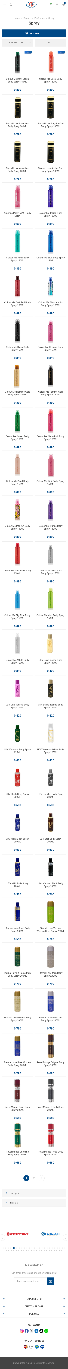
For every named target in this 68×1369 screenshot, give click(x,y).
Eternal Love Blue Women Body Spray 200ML (17, 1064)
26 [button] (6, 1250)
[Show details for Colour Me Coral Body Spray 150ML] (50, 62)
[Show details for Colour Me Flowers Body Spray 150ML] (50, 330)
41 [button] (44, 1250)
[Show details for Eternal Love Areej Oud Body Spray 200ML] (17, 152)
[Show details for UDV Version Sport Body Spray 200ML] (17, 911)
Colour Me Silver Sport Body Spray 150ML (50, 572)
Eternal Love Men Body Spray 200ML (50, 974)
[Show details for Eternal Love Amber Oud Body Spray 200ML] (50, 152)
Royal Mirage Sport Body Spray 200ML (17, 1108)
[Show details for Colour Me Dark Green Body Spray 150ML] (17, 62)
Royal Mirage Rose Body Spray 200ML (50, 1153)
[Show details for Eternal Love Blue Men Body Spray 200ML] (50, 1001)
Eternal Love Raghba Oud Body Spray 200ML (51, 125)
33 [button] (23, 1250)
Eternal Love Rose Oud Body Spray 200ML (17, 125)
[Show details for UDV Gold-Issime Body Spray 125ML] (50, 643)
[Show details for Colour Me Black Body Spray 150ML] (17, 330)
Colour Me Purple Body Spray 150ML (50, 527)
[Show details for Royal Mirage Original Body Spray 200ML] (50, 1046)
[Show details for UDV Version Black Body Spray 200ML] (50, 867)
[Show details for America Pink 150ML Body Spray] (17, 196)
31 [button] (18, 1250)
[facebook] (27, 1331)
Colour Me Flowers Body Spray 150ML (50, 348)
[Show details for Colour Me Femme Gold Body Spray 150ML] (50, 375)
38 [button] (36, 1250)
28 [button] (11, 1250)
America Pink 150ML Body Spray (17, 214)
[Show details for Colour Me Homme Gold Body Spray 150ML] (17, 375)
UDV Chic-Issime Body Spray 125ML (17, 706)
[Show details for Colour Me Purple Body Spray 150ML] (50, 509)
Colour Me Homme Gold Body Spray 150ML (17, 393)
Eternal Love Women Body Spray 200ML (17, 1019)
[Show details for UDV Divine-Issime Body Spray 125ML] (50, 688)
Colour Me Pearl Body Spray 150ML (17, 483)
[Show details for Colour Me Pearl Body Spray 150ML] (17, 464)
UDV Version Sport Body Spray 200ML (17, 930)
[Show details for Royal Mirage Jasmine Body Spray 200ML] (17, 1135)
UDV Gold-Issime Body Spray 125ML (50, 661)
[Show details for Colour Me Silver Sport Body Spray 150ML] (50, 554)
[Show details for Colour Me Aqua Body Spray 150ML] (17, 241)
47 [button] (59, 1250)
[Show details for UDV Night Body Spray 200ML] (17, 822)
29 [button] (13, 1250)
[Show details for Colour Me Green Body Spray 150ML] (17, 420)
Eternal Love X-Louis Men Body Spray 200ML (17, 974)
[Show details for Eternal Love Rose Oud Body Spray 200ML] (17, 107)
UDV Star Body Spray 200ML (50, 840)
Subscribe (50, 1281)
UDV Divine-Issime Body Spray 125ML (50, 706)
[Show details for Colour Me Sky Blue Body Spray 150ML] (17, 599)
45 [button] (54, 1250)
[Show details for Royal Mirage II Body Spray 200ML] (50, 1090)
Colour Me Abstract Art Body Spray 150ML (50, 304)
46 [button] (56, 1250)
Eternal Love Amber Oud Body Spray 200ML (50, 170)
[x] (32, 1331)
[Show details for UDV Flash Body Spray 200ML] (17, 777)
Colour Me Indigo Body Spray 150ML (50, 214)
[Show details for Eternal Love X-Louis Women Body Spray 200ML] (50, 911)
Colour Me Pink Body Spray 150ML (51, 483)
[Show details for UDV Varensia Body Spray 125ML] (17, 733)
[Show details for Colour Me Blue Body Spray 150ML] (50, 241)
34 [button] (26, 1250)
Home (17, 18)
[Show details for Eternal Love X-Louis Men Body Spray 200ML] (17, 956)
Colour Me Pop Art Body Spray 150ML (17, 527)
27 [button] (8, 1250)
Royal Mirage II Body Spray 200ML (50, 1108)
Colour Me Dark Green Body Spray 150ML (17, 80)
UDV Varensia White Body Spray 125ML (50, 751)
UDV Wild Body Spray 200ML (17, 885)
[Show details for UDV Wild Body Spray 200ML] (17, 867)
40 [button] (41, 1250)
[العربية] (51, 4)
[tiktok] (41, 1331)
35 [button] (28, 1250)
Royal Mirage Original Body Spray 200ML (50, 1064)
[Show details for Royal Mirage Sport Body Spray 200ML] (17, 1090)
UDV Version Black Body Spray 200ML (50, 885)
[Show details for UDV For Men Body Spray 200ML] (50, 777)
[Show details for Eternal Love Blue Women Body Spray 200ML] (17, 1046)
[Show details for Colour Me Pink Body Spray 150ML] (50, 464)
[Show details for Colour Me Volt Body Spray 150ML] (50, 599)
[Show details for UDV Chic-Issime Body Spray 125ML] (17, 688)
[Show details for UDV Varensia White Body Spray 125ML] (50, 733)
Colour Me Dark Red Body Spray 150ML (17, 304)
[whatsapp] (46, 1331)
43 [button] (49, 1250)
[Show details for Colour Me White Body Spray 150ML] (17, 643)
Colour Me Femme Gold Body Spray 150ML (50, 393)
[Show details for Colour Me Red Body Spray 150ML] (17, 554)
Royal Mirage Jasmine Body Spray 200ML (17, 1153)
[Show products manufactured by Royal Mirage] (50, 1234)
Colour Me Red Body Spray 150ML (17, 572)
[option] (17, 1234)
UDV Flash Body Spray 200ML (17, 795)
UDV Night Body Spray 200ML (17, 840)
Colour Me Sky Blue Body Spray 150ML (17, 617)
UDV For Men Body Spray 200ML (51, 795)
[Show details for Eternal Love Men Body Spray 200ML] (50, 956)
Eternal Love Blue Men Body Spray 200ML (50, 1019)
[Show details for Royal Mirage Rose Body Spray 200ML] (50, 1135)
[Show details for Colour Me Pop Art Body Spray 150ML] (17, 509)
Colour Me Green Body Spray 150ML (17, 438)
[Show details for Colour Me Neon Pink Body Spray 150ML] (50, 420)
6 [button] (16, 1248)
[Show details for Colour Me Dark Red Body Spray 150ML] (17, 286)
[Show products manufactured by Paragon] (17, 1234)
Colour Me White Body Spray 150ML (17, 661)
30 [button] (16, 1250)
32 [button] (21, 1250)
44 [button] (51, 1250)
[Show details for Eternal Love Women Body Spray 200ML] (17, 1001)
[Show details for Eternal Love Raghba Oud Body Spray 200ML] (50, 107)
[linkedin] (36, 1331)
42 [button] (46, 1250)
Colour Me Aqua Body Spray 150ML (17, 259)
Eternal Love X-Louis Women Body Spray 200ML (51, 930)
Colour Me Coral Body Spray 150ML (50, 80)
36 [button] (31, 1250)
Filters (34, 33)
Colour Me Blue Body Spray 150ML (51, 259)
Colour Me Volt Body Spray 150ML (51, 617)
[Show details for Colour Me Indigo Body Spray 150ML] (50, 196)
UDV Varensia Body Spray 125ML (17, 751)
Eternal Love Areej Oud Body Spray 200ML (17, 170)
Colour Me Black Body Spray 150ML (17, 348)
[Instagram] (22, 1331)
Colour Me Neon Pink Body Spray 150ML (50, 438)
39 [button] (39, 1250)
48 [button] (61, 1250)
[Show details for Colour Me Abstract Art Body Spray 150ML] (50, 286)
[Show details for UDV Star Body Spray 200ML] (50, 822)
